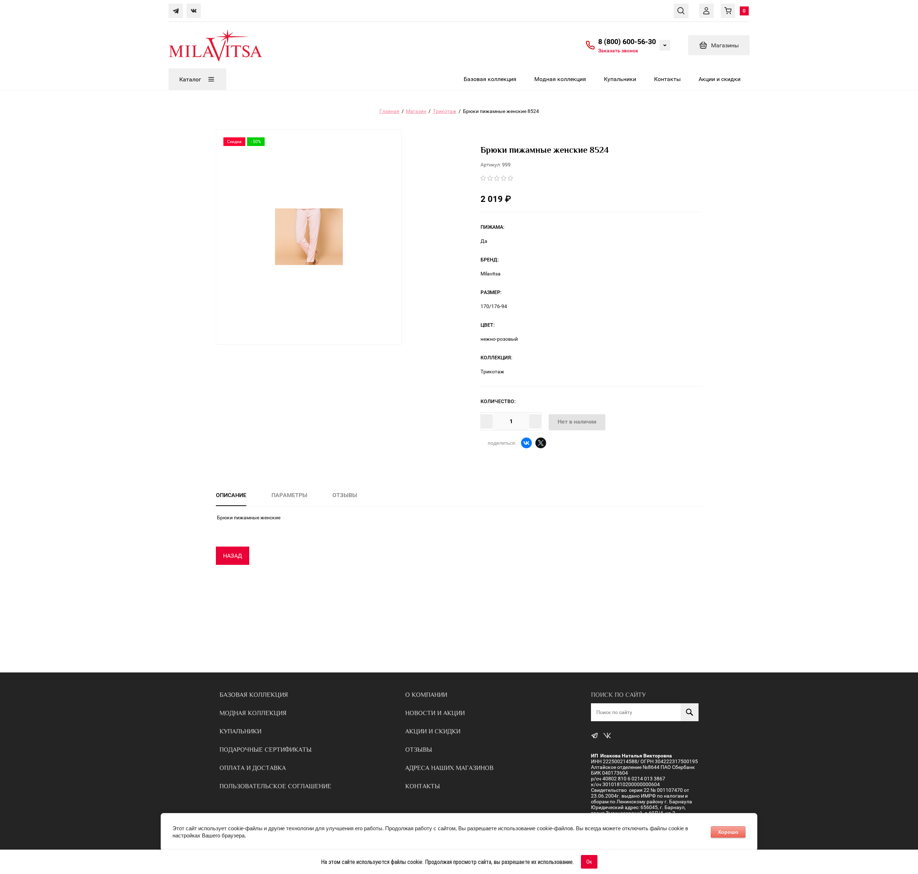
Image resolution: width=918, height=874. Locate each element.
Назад (232, 555)
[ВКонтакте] (526, 443)
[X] (540, 443)
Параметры (289, 495)
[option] (308, 236)
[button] (618, 50)
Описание (231, 495)
